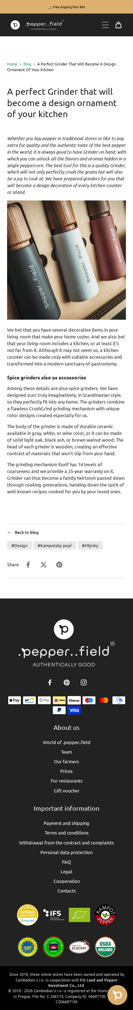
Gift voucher (66, 790)
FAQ (66, 862)
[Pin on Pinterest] (59, 564)
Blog (27, 64)
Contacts (66, 891)
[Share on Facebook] (28, 564)
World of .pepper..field (66, 742)
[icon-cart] (118, 25)
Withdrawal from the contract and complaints (66, 842)
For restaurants (67, 781)
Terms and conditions (67, 833)
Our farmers (66, 761)
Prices (66, 771)
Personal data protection (66, 852)
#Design (19, 545)
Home (12, 64)
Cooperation (67, 881)
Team (66, 752)
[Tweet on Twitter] (43, 564)
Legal (66, 871)
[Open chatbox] (117, 995)
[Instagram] (84, 682)
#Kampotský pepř (55, 545)
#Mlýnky (90, 545)
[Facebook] (49, 682)
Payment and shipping (66, 823)
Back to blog (27, 532)
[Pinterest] (66, 682)
